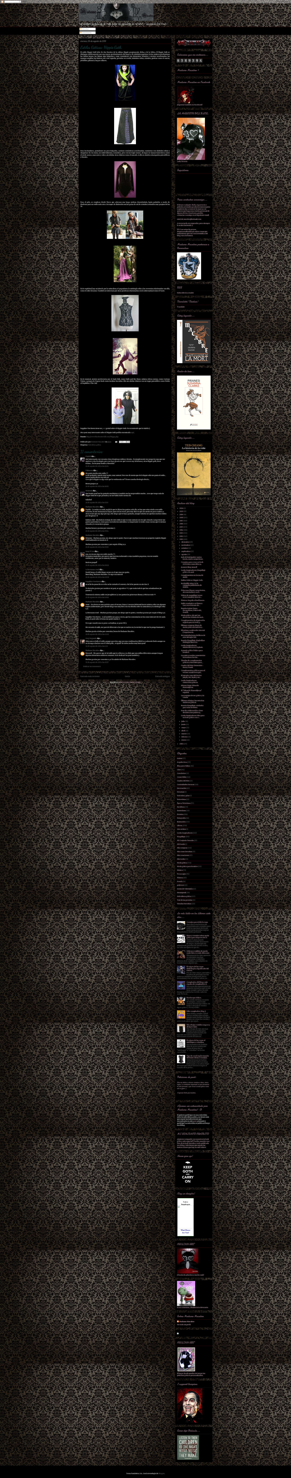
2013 (181, 533)
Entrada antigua (162, 676)
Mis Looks (181, 859)
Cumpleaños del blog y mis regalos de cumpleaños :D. (197, 983)
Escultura (180, 807)
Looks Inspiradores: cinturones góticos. (189, 681)
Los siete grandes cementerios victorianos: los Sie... (193, 656)
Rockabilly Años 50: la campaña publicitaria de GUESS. (191, 585)
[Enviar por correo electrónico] (120, 442)
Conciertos (181, 773)
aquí (132, 433)
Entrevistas (181, 799)
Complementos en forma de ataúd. (192, 576)
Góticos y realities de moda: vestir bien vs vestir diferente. (198, 952)
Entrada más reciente (90, 676)
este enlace (201, 1147)
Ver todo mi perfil (184, 1325)
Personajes (181, 874)
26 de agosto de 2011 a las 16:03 (97, 486)
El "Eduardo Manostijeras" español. (191, 691)
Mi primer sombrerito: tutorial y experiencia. (193, 631)
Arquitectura (182, 762)
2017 (181, 521)
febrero (184, 737)
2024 (181, 508)
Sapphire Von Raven (93, 581)
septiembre (186, 551)
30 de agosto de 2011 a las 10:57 (96, 662)
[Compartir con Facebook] (126, 442)
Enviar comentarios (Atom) (130, 682)
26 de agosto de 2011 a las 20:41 (97, 597)
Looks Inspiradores (184, 833)
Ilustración (181, 822)
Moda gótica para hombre (187, 866)
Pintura (180, 878)
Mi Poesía (181, 844)
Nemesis (88, 491)
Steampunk (181, 893)
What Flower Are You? (185, 1231)
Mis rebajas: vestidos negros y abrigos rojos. (198, 1026)
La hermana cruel (92, 570)
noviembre (186, 545)
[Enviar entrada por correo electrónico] (116, 442)
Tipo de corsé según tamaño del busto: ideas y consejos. (197, 1057)
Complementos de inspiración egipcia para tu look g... (193, 621)
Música (180, 870)
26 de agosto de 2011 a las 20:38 (97, 577)
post (104, 428)
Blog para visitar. (183, 766)
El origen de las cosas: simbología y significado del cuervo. (197, 969)
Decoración (181, 788)
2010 (181, 744)
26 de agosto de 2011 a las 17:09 (96, 547)
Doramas (180, 792)
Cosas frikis (181, 777)
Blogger (161, 1473)
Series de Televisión (185, 889)
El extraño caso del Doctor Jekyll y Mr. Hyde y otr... (191, 676)
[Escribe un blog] (122, 442)
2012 (181, 536)
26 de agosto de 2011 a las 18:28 (97, 565)
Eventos (180, 814)
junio (183, 724)
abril (183, 731)
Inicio (127, 676)
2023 (181, 511)
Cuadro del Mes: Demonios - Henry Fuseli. (192, 666)
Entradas (85, 29)
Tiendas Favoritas (184, 904)
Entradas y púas (183, 796)
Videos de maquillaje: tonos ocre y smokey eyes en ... (191, 596)
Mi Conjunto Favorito (185, 840)
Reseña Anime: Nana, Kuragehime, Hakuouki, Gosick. (191, 610)
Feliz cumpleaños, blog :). (196, 1011)
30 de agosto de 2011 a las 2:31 (96, 646)
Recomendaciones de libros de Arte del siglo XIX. (193, 636)
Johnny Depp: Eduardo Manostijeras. (190, 686)
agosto (184, 554)
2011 (181, 539)
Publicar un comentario (92, 666)
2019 (181, 514)
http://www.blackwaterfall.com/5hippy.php (102, 437)
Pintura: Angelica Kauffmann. (193, 600)
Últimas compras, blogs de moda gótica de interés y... (192, 626)
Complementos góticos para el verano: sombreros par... (193, 671)
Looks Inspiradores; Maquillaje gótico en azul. (193, 571)
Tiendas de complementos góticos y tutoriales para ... (192, 661)
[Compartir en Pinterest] (129, 442)
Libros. (179, 826)
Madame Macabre (92, 507)
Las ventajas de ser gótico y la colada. (192, 696)
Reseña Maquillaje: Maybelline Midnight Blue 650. (193, 641)
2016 (181, 524)
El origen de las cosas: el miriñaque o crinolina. (195, 1041)
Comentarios (86, 33)
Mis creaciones (183, 855)
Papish (88, 456)
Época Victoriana (183, 803)
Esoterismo (181, 811)
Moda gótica (182, 863)
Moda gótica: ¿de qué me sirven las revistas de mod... (192, 616)
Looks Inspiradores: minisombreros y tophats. (192, 646)
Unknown (89, 470)
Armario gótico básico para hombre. (192, 651)
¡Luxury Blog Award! (189, 567)
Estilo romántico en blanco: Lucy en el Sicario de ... (192, 604)
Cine (179, 770)
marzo (184, 734)
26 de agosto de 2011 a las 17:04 (97, 531)
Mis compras (182, 848)
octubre (184, 548)
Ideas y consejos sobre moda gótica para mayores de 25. (197, 937)
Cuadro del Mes (183, 781)
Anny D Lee (89, 551)
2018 (181, 518)
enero (184, 740)
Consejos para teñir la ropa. (197, 922)
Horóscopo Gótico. (193, 998)
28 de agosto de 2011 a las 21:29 (97, 634)
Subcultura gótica (94, 445)
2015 (181, 527)
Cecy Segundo (91, 638)
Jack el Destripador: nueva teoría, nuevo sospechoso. (192, 558)
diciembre (185, 542)
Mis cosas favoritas (184, 852)
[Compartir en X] (124, 442)
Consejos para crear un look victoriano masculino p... (192, 563)
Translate (181, 307)
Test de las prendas (184, 900)
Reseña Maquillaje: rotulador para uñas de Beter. (192, 706)
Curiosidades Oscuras (185, 784)
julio (183, 721)
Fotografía (181, 818)
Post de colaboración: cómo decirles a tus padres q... (192, 711)
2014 (181, 530)
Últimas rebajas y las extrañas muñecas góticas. (192, 701)
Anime (179, 758)
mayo (183, 728)
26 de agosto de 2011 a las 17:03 (96, 502)
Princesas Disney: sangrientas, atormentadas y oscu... (193, 591)
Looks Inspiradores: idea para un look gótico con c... (192, 716)
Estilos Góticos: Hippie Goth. (192, 580)
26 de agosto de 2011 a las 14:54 (97, 466)
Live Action (181, 829)
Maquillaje (181, 837)
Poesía (179, 881)
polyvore (180, 885)
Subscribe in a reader (185, 293)
